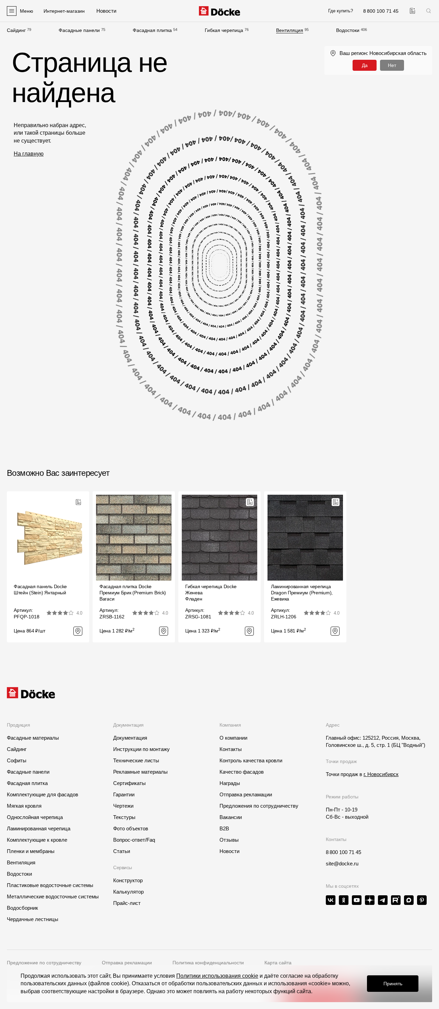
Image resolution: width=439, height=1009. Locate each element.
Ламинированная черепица (38, 828)
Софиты (16, 760)
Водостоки (347, 30)
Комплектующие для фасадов (42, 794)
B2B (224, 828)
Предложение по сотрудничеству (44, 962)
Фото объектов (130, 828)
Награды (230, 783)
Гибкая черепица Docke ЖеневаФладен (211, 593)
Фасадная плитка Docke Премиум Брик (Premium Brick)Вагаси (132, 593)
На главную (29, 154)
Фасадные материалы (33, 738)
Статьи (121, 851)
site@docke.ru (342, 863)
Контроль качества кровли (251, 760)
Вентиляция (289, 30)
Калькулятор (128, 892)
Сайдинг (16, 30)
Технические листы (136, 760)
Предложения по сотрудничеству (259, 806)
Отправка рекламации (246, 794)
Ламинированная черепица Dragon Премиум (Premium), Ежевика (302, 593)
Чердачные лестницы (32, 919)
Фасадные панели (79, 30)
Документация (130, 738)
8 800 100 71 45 (343, 852)
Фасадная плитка (152, 30)
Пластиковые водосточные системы (50, 885)
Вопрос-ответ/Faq (134, 840)
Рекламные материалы (140, 772)
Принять (392, 983)
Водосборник (22, 908)
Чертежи (123, 806)
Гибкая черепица (224, 30)
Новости (229, 851)
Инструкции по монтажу (141, 749)
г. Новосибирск (381, 774)
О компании (233, 738)
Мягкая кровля (24, 806)
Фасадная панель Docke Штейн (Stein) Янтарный (40, 589)
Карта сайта (278, 962)
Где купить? (340, 11)
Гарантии (123, 794)
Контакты (231, 749)
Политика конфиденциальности (208, 962)
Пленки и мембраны (31, 851)
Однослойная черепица (35, 817)
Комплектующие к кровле (37, 840)
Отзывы (229, 840)
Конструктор (128, 880)
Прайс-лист (127, 903)
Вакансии (231, 817)
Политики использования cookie (217, 976)
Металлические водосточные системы (53, 896)
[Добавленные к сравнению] (412, 10)
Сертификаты (129, 783)
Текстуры (124, 817)
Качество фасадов (242, 772)
